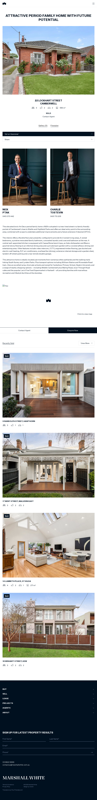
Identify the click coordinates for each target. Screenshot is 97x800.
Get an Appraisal (11, 134)
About (6, 713)
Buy (4, 689)
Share (7, 139)
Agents (6, 708)
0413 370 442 (8, 216)
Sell (5, 694)
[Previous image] (6, 60)
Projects (8, 703)
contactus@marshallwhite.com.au (16, 765)
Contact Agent (24, 330)
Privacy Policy (6, 786)
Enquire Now (72, 330)
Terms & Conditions (8, 784)
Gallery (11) (43, 125)
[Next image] (91, 60)
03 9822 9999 (8, 762)
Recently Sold (8, 343)
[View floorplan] (91, 92)
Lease (6, 699)
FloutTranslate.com (17, 790)
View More (85, 343)
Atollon (31, 786)
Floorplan (54, 125)
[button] (48, 300)
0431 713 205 (55, 216)
